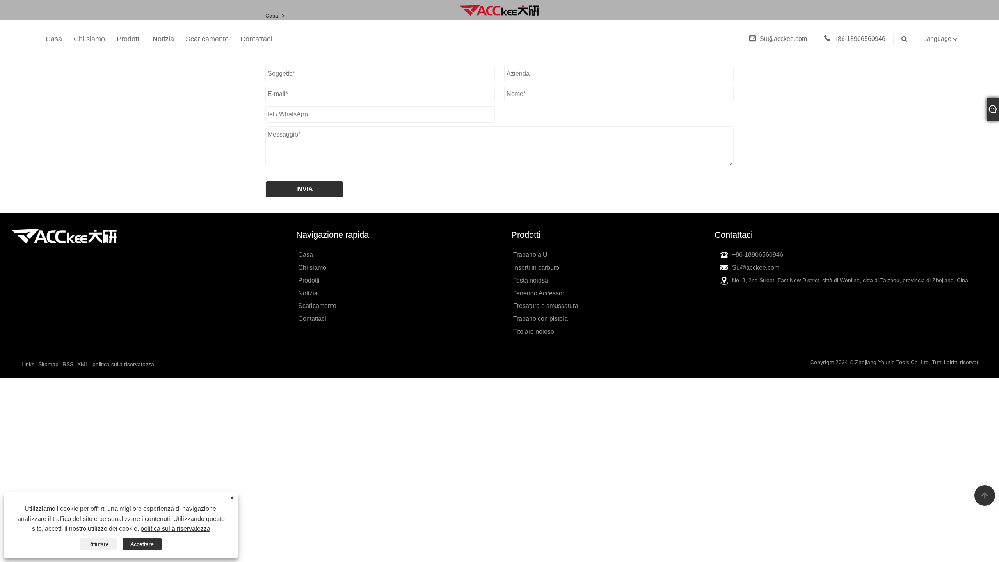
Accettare (142, 544)
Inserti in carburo (536, 267)
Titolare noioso (533, 331)
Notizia (163, 39)
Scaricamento (207, 39)
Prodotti (129, 39)
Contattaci (256, 39)
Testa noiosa (530, 280)
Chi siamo (89, 39)
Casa (54, 39)
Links (27, 364)
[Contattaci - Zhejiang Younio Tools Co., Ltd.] (499, 10)
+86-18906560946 (859, 39)
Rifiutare (98, 544)
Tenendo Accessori (539, 293)
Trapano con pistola (540, 318)
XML (83, 364)
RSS (67, 364)
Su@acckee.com (784, 39)
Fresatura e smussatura (545, 305)
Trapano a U (530, 254)
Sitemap (48, 364)
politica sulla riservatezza (175, 528)
